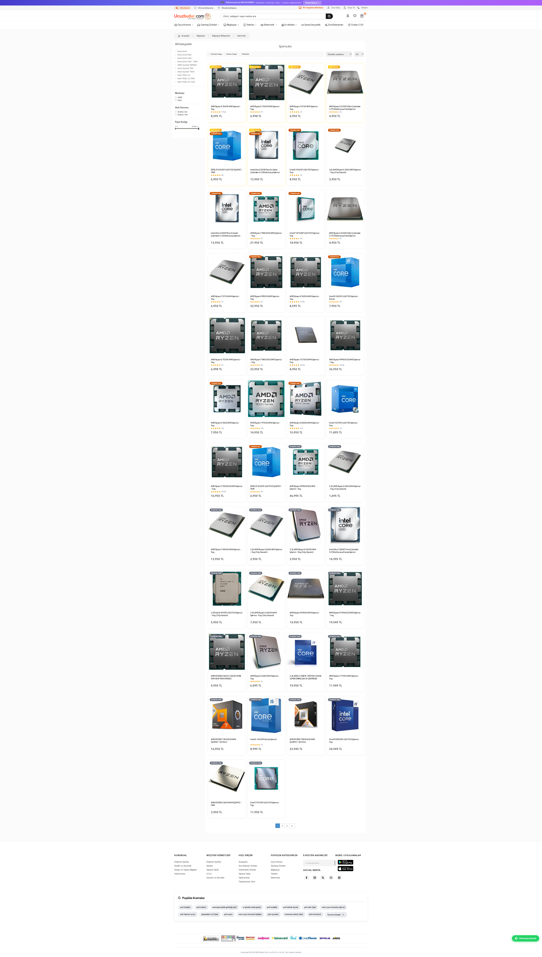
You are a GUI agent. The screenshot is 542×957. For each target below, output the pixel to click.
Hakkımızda (179, 873)
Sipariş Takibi (212, 869)
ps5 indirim (201, 907)
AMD (180, 98)
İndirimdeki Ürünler (247, 869)
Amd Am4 (182, 51)
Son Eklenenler (335, 24)
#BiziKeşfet (185, 8)
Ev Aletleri (289, 24)
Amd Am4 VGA (184, 58)
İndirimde (245, 54)
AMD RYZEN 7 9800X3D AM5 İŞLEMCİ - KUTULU (302, 740)
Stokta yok (183, 115)
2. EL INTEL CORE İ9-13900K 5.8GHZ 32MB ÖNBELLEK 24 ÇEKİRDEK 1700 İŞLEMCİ (305, 678)
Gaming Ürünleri (208, 24)
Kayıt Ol (351, 7)
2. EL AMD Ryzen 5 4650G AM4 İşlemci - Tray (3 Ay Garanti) (263, 613)
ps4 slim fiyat (310, 907)
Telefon (250, 24)
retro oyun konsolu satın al (333, 907)
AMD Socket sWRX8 (187, 65)
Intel (180, 100)
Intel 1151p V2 (183, 75)
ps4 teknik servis (290, 907)
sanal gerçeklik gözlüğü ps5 (224, 907)
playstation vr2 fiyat (209, 914)
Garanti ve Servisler (215, 877)
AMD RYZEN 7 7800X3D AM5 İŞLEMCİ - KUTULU (223, 740)
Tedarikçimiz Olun (247, 881)
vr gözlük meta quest (252, 907)
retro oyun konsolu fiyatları (250, 914)
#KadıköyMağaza (229, 8)
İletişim (364, 7)
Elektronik (269, 24)
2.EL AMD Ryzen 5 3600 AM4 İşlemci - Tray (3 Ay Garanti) (345, 170)
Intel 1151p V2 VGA (186, 82)
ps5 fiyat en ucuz (187, 914)
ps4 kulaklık (272, 907)
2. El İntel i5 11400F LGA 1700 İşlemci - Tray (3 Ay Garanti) (226, 613)
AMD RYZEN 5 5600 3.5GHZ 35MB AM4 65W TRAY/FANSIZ (226, 677)
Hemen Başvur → (312, 3)
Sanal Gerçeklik (312, 24)
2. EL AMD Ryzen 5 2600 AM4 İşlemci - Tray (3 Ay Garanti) (266, 550)
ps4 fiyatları (185, 907)
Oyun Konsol (184, 24)
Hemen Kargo (231, 54)
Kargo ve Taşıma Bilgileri (185, 869)
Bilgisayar (231, 24)
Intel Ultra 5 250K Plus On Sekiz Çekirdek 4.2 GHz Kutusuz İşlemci (265, 170)
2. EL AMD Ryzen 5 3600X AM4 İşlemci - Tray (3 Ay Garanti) (303, 550)
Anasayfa (185, 36)
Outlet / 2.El (357, 24)
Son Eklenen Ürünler (248, 866)
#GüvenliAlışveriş (205, 8)
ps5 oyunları (273, 914)
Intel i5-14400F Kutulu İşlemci (263, 739)
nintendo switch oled (294, 914)
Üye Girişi (335, 7)
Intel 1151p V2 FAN (186, 78)
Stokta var (182, 112)
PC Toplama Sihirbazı (312, 7)
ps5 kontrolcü (315, 914)
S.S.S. (209, 873)
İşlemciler (241, 36)
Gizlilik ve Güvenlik (182, 866)
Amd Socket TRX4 (185, 71)
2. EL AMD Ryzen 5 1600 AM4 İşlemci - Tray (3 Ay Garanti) (344, 487)
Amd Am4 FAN (184, 55)
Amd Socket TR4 (185, 68)
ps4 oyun (228, 914)
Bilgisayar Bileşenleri (221, 36)
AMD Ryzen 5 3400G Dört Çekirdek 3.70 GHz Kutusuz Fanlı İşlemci (344, 107)
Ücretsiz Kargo (216, 54)
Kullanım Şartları (181, 862)
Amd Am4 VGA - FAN (187, 61)
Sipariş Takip (245, 873)
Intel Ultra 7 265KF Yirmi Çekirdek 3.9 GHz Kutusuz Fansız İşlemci (343, 550)
